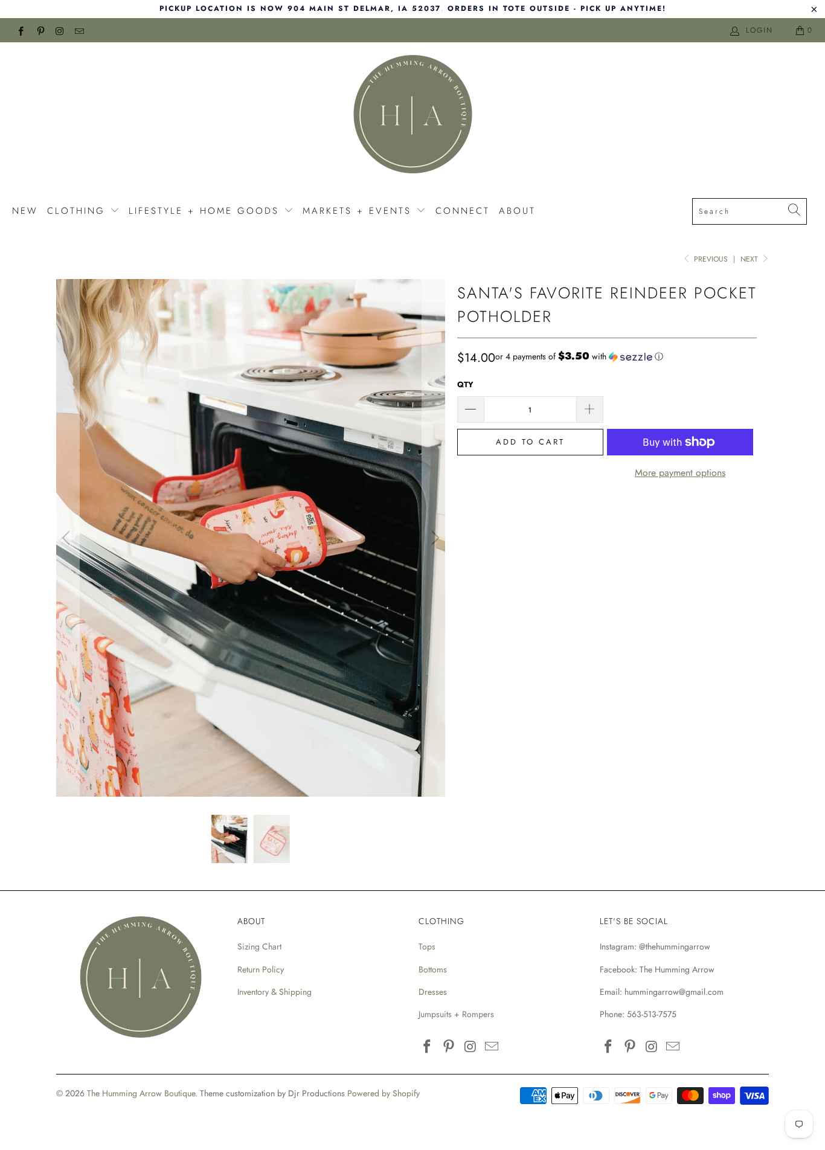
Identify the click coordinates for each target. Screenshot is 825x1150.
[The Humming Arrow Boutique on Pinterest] (39, 30)
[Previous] (68, 538)
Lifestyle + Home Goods (206, 210)
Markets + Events (359, 210)
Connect (462, 210)
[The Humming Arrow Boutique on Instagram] (59, 30)
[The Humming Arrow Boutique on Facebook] (20, 30)
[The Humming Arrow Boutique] (412, 116)
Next (750, 259)
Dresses (433, 992)
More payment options (680, 473)
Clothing (78, 210)
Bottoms (433, 969)
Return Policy (260, 969)
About (517, 210)
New (25, 210)
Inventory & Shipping (274, 992)
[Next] (434, 538)
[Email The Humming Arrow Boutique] (79, 30)
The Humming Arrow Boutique (141, 1093)
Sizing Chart (259, 946)
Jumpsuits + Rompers (456, 1014)
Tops (427, 946)
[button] (579, 356)
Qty (465, 384)
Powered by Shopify (383, 1093)
